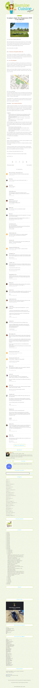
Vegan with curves (9, 665)
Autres (19, 15)
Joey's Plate (8, 647)
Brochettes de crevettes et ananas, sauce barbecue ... (16, 572)
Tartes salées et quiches (10, 512)
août (8, 553)
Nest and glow (8, 650)
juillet (9, 576)
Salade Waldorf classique (11, 569)
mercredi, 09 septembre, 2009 (13, 431)
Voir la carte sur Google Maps (11, 91)
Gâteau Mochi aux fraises (12, 570)
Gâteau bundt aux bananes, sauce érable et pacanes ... (16, 573)
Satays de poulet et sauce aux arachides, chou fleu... (16, 556)
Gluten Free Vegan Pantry (10, 644)
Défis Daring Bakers (9, 494)
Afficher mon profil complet (10, 458)
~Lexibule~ (11, 262)
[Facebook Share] (16, 162)
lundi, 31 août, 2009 (11, 175)
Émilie (10, 385)
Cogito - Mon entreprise (10, 672)
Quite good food (8, 653)
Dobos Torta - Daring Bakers (12, 557)
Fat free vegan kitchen (9, 641)
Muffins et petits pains (9, 505)
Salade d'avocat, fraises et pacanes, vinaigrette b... (15, 555)
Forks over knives (9, 643)
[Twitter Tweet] (12, 162)
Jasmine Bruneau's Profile (9, 674)
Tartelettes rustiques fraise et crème (14, 574)
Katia (10, 213)
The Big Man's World (9, 658)
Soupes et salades (9, 511)
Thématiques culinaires (9, 515)
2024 (8, 534)
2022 (8, 536)
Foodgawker (8, 643)
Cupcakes (7, 491)
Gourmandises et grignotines (10, 502)
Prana (7, 631)
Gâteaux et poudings (9, 501)
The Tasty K (8, 661)
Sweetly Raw (8, 656)
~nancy (10, 306)
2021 (8, 537)
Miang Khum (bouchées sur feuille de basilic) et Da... (16, 571)
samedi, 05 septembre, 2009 (12, 405)
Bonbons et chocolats (9, 484)
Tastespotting (8, 657)
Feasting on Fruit (9, 642)
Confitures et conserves (10, 489)
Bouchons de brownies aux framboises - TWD (15, 568)
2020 (8, 538)
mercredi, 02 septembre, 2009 (13, 286)
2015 (8, 543)
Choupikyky (11, 253)
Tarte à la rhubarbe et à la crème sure (14, 565)
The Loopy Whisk (9, 660)
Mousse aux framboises (11, 567)
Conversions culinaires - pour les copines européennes (15, 671)
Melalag (10, 282)
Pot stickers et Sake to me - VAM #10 (14, 561)
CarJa (10, 374)
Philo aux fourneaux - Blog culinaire (15, 172)
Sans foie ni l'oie (8, 632)
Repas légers (8, 509)
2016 (8, 542)
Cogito (20, 682)
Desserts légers (8, 498)
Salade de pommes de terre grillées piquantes (15, 560)
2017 (8, 541)
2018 (8, 540)
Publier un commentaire (19, 445)
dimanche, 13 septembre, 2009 (13, 442)
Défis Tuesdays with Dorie (10, 495)
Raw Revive (7, 655)
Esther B (10, 199)
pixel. (10, 185)
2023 (8, 535)
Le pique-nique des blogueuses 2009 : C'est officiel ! (16, 554)
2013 (8, 545)
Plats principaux (8, 508)
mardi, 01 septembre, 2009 (12, 243)
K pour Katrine (8, 629)
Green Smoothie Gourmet (10, 645)
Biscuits (7, 481)
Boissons (7, 482)
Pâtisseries (7, 506)
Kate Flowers (8, 647)
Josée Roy (10, 394)
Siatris (27, 682)
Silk (6, 633)
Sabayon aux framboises (11, 564)
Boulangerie (8, 485)
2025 (8, 533)
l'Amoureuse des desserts (13, 247)
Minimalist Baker (8, 649)
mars (9, 580)
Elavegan (7, 640)
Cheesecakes (8, 488)
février (9, 581)
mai (8, 578)
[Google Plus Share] (19, 162)
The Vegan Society (9, 662)
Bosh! (7, 639)
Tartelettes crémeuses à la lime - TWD (14, 558)
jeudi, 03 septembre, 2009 (12, 370)
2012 (8, 546)
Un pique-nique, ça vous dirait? (12, 563)
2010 (8, 548)
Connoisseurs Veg (9, 639)
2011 (8, 547)
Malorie (10, 207)
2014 (8, 544)
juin (8, 577)
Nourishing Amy (8, 651)
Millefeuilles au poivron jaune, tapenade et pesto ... (16, 566)
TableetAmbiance (12, 274)
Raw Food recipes (9, 654)
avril (8, 579)
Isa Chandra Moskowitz (9, 646)
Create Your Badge (8, 676)
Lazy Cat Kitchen (8, 648)
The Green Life (8, 659)
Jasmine (12, 452)
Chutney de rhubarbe (11, 575)
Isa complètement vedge (10, 628)
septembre (9, 552)
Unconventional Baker (9, 664)
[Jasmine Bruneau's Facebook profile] (12, 675)
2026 (8, 532)
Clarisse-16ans (11, 191)
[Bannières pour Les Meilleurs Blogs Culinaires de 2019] (23, 463)
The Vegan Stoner (9, 663)
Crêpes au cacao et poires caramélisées (14, 559)
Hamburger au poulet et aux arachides (14, 562)
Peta (6, 652)
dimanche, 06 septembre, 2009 (13, 420)
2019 (8, 539)
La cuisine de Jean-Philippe (10, 630)
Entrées (7, 499)
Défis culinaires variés (9, 492)
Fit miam (7, 627)
